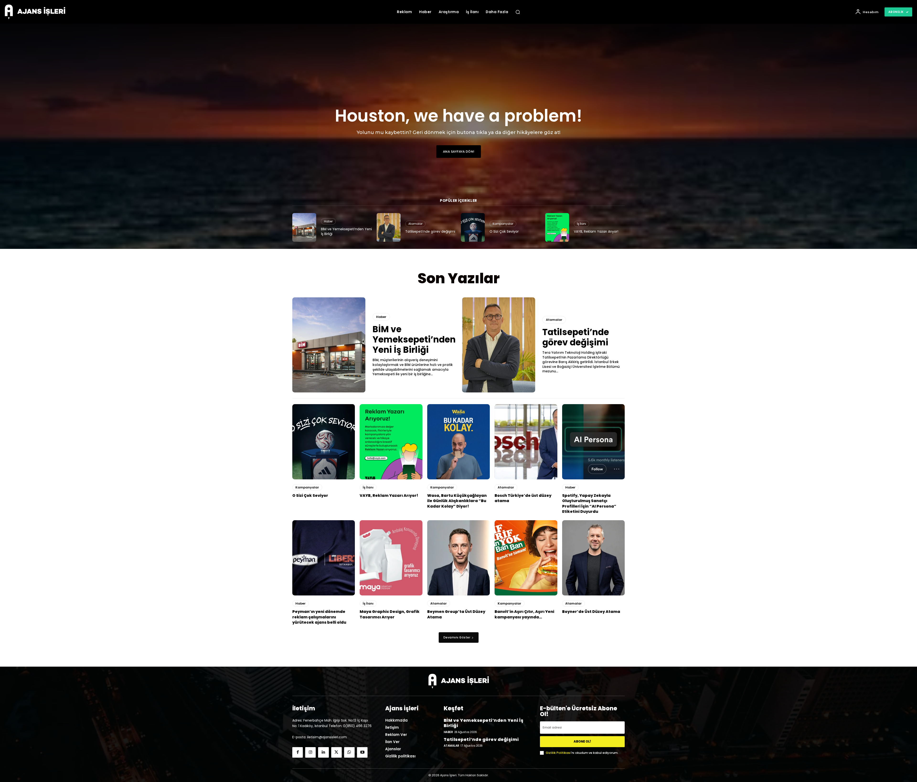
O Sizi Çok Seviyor (504, 231)
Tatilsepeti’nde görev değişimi (430, 231)
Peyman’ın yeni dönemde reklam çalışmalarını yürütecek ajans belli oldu (319, 617)
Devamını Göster (456, 637)
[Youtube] (362, 752)
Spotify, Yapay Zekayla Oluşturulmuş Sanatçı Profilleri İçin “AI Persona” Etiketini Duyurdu (589, 503)
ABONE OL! (582, 741)
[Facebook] (297, 752)
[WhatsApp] (349, 752)
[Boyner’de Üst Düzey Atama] (593, 557)
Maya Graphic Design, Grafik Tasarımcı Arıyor (390, 614)
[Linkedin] (323, 752)
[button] (517, 12)
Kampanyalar (503, 224)
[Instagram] (310, 752)
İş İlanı (581, 224)
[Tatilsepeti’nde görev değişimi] (388, 227)
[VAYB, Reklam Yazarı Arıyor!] (557, 227)
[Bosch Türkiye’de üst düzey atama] (526, 441)
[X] (336, 752)
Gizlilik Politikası (558, 752)
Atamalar (415, 224)
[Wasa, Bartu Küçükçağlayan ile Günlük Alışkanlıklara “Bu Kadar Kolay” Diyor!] (458, 441)
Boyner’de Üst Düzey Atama (591, 611)
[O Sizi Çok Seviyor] (473, 227)
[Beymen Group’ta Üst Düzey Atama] (458, 557)
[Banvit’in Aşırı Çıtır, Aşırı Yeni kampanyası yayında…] (526, 557)
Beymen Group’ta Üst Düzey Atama (456, 614)
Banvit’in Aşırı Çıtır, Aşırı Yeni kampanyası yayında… (524, 614)
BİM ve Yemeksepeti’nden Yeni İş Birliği (346, 231)
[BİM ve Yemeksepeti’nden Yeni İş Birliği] (304, 227)
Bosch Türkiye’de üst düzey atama (523, 498)
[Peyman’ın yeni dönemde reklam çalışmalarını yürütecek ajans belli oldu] (323, 557)
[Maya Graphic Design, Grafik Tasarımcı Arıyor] (391, 557)
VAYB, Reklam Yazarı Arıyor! (596, 231)
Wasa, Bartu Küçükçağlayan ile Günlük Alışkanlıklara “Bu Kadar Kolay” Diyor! (457, 501)
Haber (328, 221)
